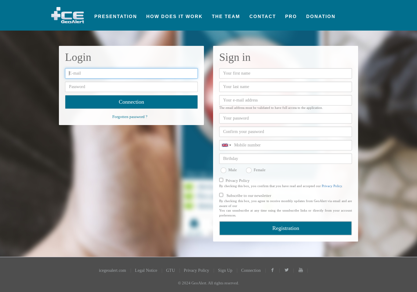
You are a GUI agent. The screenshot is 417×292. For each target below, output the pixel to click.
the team (226, 16)
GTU (170, 270)
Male (232, 170)
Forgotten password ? (129, 116)
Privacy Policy (238, 180)
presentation (115, 16)
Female (260, 170)
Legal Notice (146, 270)
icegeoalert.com (112, 270)
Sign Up (225, 270)
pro (291, 16)
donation (320, 16)
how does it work (174, 16)
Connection (251, 270)
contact (262, 16)
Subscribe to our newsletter (249, 195)
